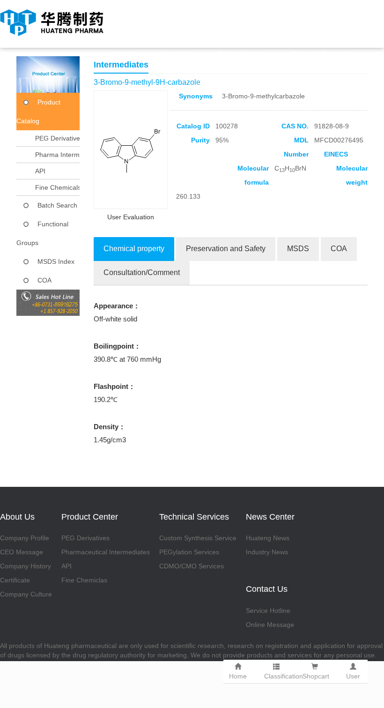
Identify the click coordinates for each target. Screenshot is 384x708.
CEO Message (21, 552)
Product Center (240, 53)
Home (124, 53)
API (40, 171)
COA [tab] (339, 249)
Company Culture (26, 594)
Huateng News (267, 538)
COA (44, 280)
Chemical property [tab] (133, 249)
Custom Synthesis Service (197, 538)
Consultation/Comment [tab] (141, 272)
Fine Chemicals (58, 187)
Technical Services (319, 53)
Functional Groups (42, 233)
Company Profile (24, 538)
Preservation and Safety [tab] (226, 249)
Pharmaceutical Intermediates (105, 552)
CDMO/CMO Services (191, 566)
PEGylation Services (189, 552)
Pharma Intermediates (68, 154)
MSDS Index (55, 261)
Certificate (15, 580)
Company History (25, 566)
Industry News (267, 552)
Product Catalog (38, 111)
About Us (175, 53)
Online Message (270, 624)
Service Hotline (268, 610)
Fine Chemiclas (84, 580)
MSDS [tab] (298, 249)
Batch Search (57, 205)
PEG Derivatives (59, 138)
